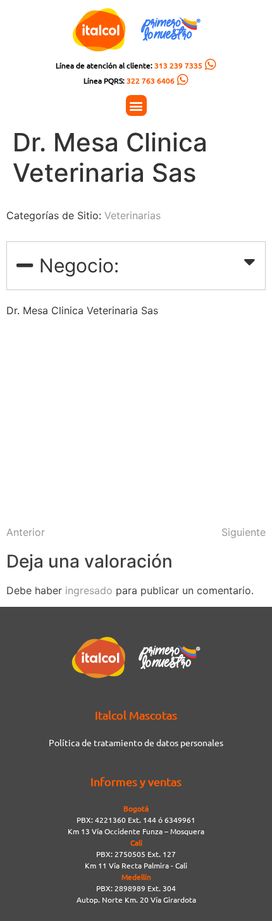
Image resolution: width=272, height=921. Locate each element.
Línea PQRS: (129, 80)
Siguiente (243, 532)
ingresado (89, 590)
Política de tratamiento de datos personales (136, 742)
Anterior (25, 532)
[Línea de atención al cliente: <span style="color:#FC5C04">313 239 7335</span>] (210, 64)
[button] (136, 105)
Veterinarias (132, 215)
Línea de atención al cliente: (129, 65)
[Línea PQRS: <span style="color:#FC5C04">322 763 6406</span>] (182, 79)
